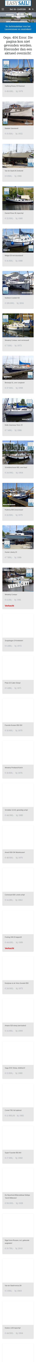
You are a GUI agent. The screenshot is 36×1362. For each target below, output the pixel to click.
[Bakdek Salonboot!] (18, 120)
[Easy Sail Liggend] (18, 3)
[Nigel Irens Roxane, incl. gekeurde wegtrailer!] (18, 1233)
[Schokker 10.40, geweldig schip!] (18, 802)
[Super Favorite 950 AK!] (18, 1144)
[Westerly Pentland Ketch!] (18, 759)
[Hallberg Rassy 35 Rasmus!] (18, 78)
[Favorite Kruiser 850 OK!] (18, 717)
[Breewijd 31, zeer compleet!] (18, 374)
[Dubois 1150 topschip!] (18, 1320)
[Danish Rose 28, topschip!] (18, 205)
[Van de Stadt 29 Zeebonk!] (18, 162)
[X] (32, 9)
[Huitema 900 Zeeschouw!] (18, 501)
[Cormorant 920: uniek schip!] (18, 886)
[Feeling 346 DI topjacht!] (18, 930)
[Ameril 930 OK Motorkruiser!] (18, 844)
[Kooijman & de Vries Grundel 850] (18, 975)
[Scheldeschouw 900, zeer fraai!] (18, 459)
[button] (2, 9)
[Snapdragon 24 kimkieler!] (18, 632)
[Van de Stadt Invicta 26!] (18, 1277)
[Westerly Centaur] (18, 588)
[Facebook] (29, 9)
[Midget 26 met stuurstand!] (18, 247)
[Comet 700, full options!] (18, 1102)
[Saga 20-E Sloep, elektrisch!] (18, 1060)
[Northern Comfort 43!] (18, 289)
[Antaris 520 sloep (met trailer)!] (18, 1017)
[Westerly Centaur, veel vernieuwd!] (18, 332)
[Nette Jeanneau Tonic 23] (18, 417)
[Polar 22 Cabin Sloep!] (18, 674)
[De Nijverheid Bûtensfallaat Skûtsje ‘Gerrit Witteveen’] (18, 1188)
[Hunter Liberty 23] (18, 544)
